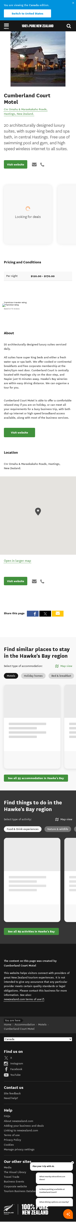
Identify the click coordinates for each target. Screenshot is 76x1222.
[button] (6, 26)
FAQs (7, 1116)
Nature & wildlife (57, 829)
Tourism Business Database (21, 1191)
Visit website (15, 164)
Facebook (16, 1069)
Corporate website (15, 1186)
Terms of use (12, 1135)
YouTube (15, 1075)
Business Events (14, 1181)
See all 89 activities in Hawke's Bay (31, 931)
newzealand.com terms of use (24, 999)
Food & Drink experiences (23, 829)
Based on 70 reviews (11, 309)
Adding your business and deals (24, 1125)
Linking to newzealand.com (21, 1130)
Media (7, 1167)
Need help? (11, 1098)
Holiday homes (33, 675)
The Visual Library (15, 1172)
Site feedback (12, 1093)
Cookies (9, 1144)
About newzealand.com (18, 1121)
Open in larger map (17, 561)
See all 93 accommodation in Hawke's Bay (36, 778)
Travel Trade (11, 1177)
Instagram (16, 1063)
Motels (11, 675)
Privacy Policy (12, 1140)
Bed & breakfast (61, 675)
